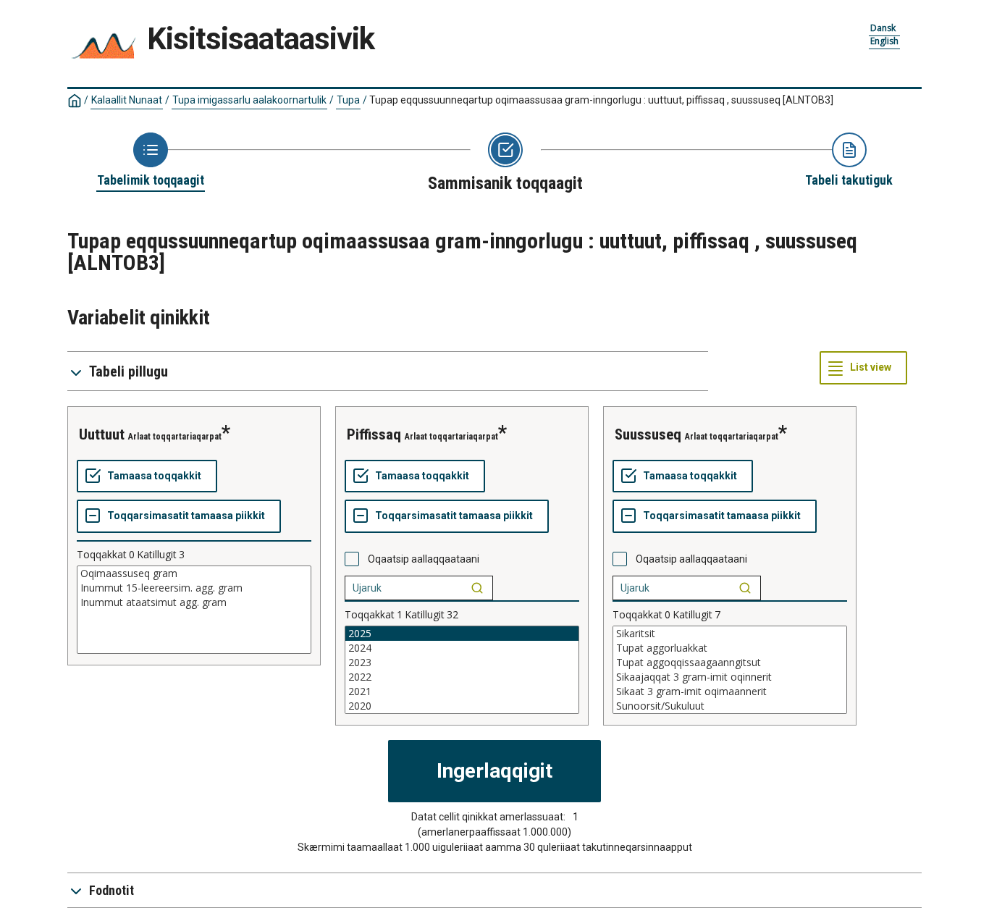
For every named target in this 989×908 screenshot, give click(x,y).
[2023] (461, 662)
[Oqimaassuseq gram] (194, 573)
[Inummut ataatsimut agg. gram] (194, 602)
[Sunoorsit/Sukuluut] (729, 706)
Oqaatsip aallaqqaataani (423, 559)
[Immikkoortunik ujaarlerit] (477, 588)
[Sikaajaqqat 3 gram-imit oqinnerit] (729, 677)
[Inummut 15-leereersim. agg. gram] (194, 588)
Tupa (348, 100)
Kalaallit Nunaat (126, 100)
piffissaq (374, 434)
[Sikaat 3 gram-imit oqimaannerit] (729, 691)
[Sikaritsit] (729, 633)
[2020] (461, 706)
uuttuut (102, 434)
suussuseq (648, 434)
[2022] (461, 677)
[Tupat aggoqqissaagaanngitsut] (729, 662)
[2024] (461, 648)
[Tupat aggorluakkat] (729, 648)
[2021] (461, 691)
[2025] (461, 633)
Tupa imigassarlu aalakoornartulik (249, 100)
